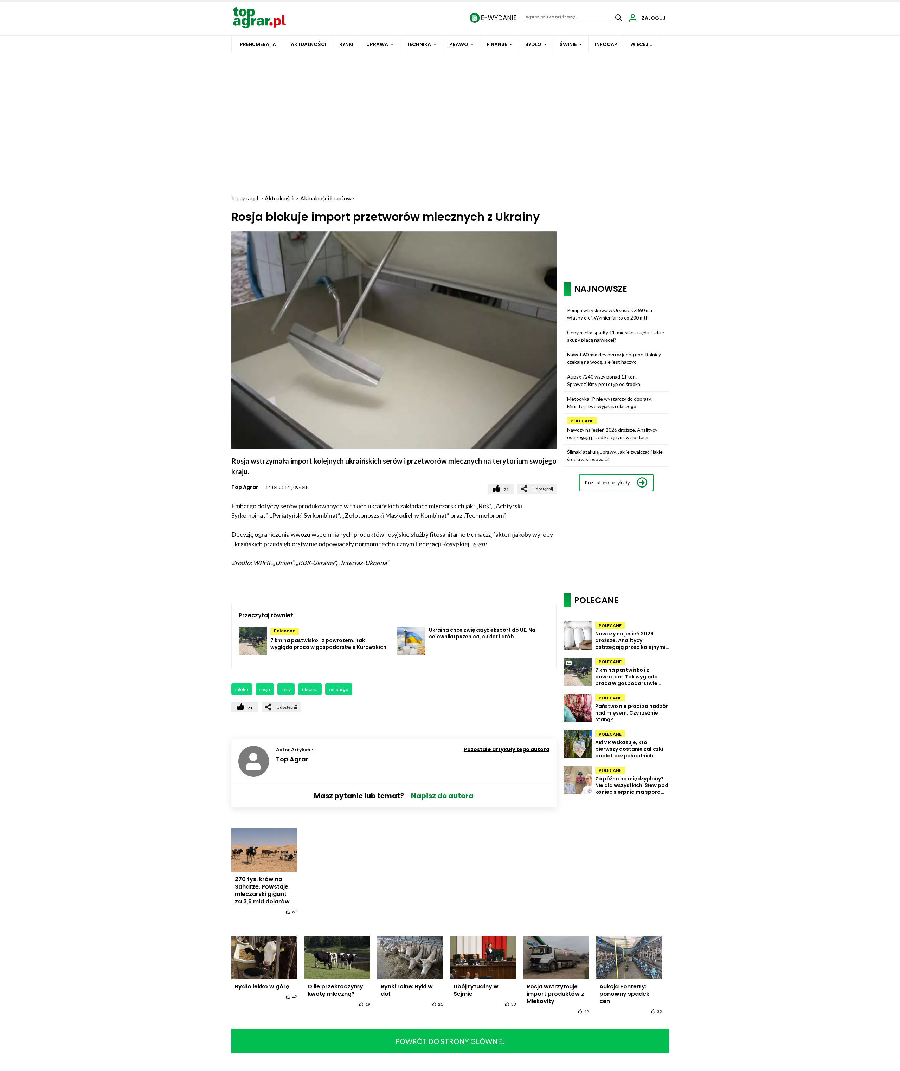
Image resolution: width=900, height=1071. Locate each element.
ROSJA (264, 689)
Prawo (458, 44)
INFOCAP (606, 44)
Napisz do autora (442, 796)
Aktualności (308, 44)
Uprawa (377, 44)
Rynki (346, 44)
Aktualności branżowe (327, 198)
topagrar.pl (244, 198)
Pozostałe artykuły (607, 482)
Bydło (533, 44)
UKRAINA (310, 689)
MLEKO (241, 689)
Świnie (568, 44)
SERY (286, 689)
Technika (418, 44)
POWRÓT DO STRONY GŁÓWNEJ (450, 1041)
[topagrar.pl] (259, 17)
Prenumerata (258, 44)
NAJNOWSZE (600, 289)
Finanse (497, 44)
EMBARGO (338, 689)
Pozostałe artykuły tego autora (506, 749)
